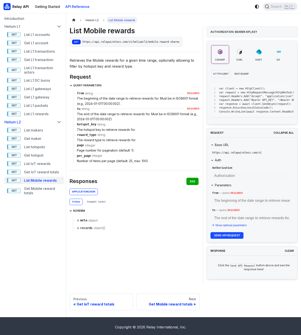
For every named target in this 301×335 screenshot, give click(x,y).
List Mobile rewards (40, 180)
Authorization (222, 167)
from (215, 192)
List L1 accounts (37, 34)
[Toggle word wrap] (272, 89)
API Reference (77, 6)
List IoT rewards (37, 163)
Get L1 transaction (38, 59)
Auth (218, 160)
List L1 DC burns (37, 80)
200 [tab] (192, 181)
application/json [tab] (83, 191)
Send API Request (227, 235)
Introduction (14, 18)
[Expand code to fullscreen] (288, 89)
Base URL (222, 145)
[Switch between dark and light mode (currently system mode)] (256, 6)
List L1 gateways (37, 89)
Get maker (32, 138)
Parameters (223, 185)
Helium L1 (12, 26)
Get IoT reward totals (41, 172)
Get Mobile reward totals (39, 190)
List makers (33, 130)
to (213, 210)
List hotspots (34, 147)
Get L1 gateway (36, 97)
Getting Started (47, 6)
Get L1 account (36, 43)
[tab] (76, 202)
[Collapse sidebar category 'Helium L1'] (59, 26)
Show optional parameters (231, 225)
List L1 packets (36, 105)
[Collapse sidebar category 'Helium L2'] (59, 122)
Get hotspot (33, 155)
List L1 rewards (36, 114)
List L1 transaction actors (38, 70)
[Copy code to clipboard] (280, 89)
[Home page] (74, 20)
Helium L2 (12, 122)
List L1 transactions (39, 51)
